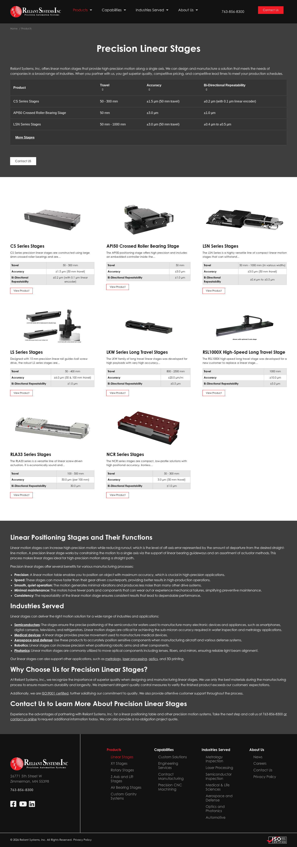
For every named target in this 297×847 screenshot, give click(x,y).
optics (153, 659)
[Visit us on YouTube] (23, 804)
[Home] (35, 12)
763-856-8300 (233, 11)
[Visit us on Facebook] (13, 804)
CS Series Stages (26, 101)
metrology (113, 659)
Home (14, 28)
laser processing (135, 659)
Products (26, 28)
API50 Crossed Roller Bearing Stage (39, 113)
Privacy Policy (82, 839)
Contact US (23, 161)
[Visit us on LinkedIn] (32, 804)
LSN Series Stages (27, 124)
